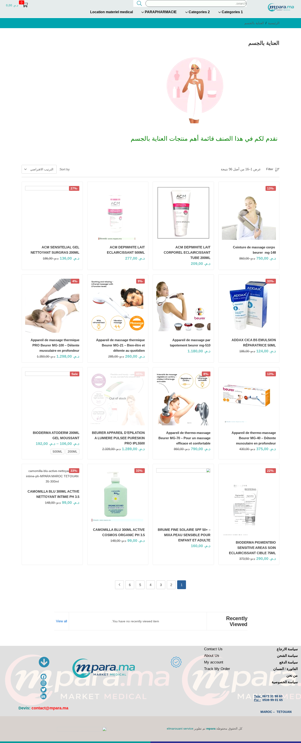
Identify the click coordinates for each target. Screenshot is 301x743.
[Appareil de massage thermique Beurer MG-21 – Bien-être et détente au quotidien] (118, 306)
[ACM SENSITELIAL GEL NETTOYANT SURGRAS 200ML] (52, 213)
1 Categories (232, 12)
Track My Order (217, 669)
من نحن (292, 675)
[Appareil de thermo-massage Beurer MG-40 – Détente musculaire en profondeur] (249, 399)
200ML (72, 451)
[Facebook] (43, 677)
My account (213, 662)
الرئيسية (273, 23)
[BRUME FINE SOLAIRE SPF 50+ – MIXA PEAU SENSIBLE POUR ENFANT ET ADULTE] (183, 495)
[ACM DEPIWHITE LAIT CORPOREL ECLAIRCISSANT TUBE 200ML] (183, 213)
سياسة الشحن (287, 655)
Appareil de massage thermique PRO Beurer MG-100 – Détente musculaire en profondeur (55, 345)
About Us (211, 656)
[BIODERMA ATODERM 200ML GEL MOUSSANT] (52, 399)
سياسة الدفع (288, 662)
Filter (269, 169)
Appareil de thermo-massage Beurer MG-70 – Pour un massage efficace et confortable (184, 438)
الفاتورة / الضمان (285, 669)
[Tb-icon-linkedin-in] (43, 696)
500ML (57, 451)
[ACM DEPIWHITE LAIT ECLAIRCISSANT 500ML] (118, 213)
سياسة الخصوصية (285, 682)
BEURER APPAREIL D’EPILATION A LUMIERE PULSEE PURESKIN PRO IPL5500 (118, 438)
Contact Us (213, 649)
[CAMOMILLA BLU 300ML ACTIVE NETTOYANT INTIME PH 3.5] (52, 476)
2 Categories (199, 12)
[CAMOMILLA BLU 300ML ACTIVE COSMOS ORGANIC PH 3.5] (118, 495)
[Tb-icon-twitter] (43, 690)
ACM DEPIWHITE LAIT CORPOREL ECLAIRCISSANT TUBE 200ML (187, 252)
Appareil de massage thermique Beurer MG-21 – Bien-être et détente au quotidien (120, 345)
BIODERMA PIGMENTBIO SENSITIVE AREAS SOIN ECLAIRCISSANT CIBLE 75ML (252, 548)
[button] (17, 5)
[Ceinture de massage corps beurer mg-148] (249, 213)
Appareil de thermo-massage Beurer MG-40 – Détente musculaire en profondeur (254, 438)
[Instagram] (43, 683)
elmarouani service (180, 728)
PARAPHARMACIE (160, 12)
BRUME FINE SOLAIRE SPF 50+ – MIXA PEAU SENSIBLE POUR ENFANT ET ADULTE (184, 535)
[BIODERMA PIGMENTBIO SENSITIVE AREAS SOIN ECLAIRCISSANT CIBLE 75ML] (249, 501)
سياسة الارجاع (287, 649)
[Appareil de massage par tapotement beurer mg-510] (183, 306)
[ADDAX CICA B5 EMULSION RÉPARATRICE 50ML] (249, 306)
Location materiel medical (111, 12)
